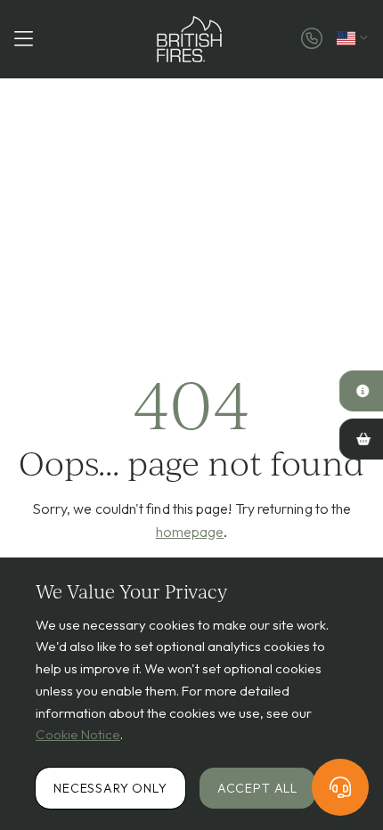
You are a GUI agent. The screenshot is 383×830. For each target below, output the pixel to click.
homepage (190, 532)
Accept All (257, 788)
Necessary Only (110, 788)
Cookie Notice (78, 734)
